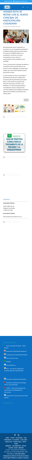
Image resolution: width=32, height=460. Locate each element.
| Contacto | (25, 458)
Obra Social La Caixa (12, 358)
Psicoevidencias (10, 365)
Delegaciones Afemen (9, 456)
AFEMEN (13, 26)
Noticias (18, 26)
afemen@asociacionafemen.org (12, 217)
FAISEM (8, 362)
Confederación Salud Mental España (16, 355)
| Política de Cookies (16, 458)
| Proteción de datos (22, 456)
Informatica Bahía (20, 454)
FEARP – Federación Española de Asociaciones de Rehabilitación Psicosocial (14, 390)
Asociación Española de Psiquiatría (16, 379)
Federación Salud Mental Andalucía (16, 351)
